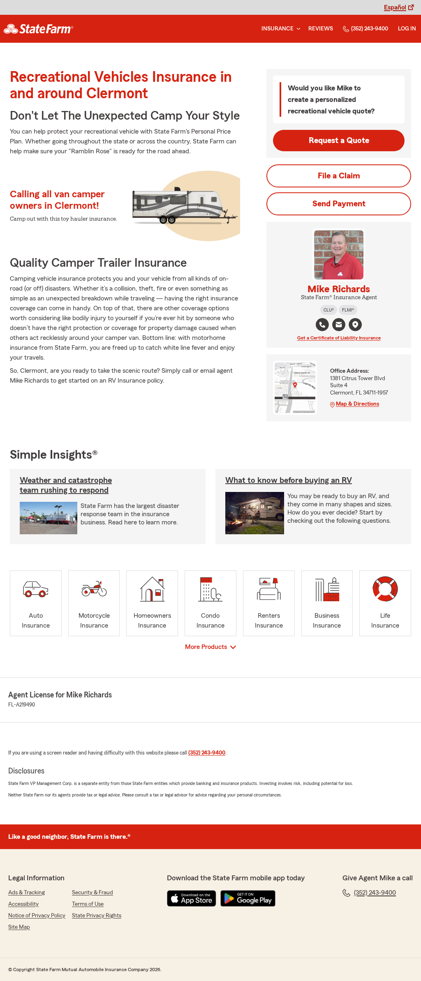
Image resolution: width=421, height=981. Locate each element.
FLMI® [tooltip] (348, 309)
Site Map (19, 927)
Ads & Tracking (26, 893)
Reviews (320, 29)
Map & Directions (357, 404)
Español (395, 7)
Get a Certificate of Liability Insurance (339, 337)
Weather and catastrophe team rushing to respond (66, 485)
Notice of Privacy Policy (36, 916)
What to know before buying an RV (288, 480)
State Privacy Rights (96, 916)
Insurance (277, 29)
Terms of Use (88, 904)
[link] (38, 29)
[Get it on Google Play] (247, 898)
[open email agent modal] (338, 325)
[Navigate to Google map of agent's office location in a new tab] (355, 324)
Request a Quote (339, 140)
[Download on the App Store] (191, 898)
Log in (407, 29)
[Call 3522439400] (322, 324)
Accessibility (23, 904)
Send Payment (338, 204)
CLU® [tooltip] (329, 309)
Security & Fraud (92, 893)
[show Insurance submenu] (297, 29)
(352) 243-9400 (369, 29)
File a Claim (339, 176)
